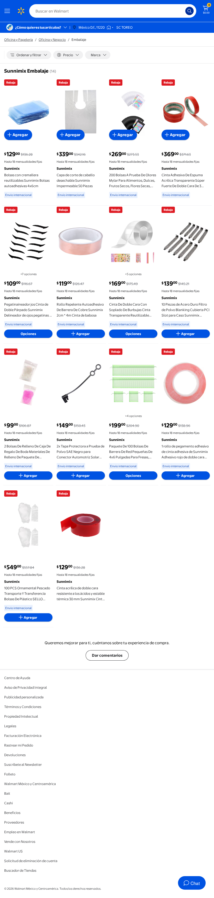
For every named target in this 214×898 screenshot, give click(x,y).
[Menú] (8, 11)
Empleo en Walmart (19, 832)
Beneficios (12, 813)
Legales (10, 726)
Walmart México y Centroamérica (30, 784)
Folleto (9, 774)
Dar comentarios (107, 655)
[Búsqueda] (189, 11)
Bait (7, 793)
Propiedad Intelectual (21, 716)
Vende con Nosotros (19, 841)
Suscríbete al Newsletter (23, 764)
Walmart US (13, 851)
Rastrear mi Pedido (18, 745)
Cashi (8, 803)
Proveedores (14, 822)
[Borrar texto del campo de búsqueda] (182, 11)
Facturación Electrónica (22, 735)
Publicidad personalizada (24, 697)
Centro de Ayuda (17, 678)
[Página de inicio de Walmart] (21, 11)
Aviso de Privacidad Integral (25, 687)
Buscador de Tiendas (20, 870)
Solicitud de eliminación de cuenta (30, 861)
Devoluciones (15, 755)
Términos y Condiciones (22, 707)
